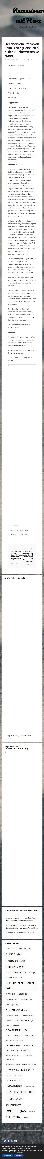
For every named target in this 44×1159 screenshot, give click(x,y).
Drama (10, 994)
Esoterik (26, 999)
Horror (18, 1035)
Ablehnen (18, 1155)
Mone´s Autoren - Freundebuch (21, 1064)
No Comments (28, 59)
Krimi (25, 1050)
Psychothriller (14, 1080)
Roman (14, 1099)
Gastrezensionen (27, 1015)
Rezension (30, 1086)
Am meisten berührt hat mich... (20, 973)
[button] (5, 1141)
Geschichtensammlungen (14, 1025)
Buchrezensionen (10, 41)
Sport (32, 1111)
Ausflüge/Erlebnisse (14, 977)
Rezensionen (20, 41)
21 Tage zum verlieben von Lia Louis (20, 933)
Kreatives (12, 1050)
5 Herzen (11, 530)
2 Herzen (23, 948)
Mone (7, 59)
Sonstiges (16, 1111)
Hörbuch (29, 1035)
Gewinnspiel (17, 1030)
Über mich (27, 1117)
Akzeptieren (7, 1155)
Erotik (11, 999)
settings (20, 1152)
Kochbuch (30, 1045)
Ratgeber (14, 1085)
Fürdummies (12, 1015)
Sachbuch (13, 1105)
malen (10, 1060)
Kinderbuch (13, 1045)
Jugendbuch (12, 534)
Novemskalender (20, 1070)
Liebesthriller (27, 1055)
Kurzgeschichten (12, 1055)
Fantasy (12, 1004)
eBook (23, 994)
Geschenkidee (25, 1020)
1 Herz (10, 949)
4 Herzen (15, 960)
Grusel (8, 1035)
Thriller (13, 1117)
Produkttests (14, 1075)
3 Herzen (13, 954)
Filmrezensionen (17, 1010)
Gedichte (9, 1021)
